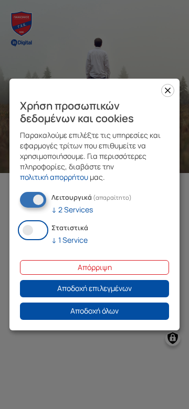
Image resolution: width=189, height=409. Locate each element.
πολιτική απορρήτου (54, 177)
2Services (72, 209)
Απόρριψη (95, 267)
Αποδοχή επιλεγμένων (94, 288)
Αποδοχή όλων (94, 311)
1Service (69, 240)
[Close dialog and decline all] (167, 90)
